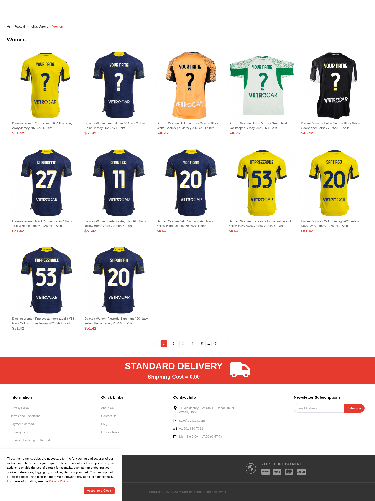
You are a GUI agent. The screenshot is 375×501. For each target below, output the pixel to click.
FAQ (104, 424)
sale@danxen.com (192, 420)
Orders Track (110, 432)
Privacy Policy (19, 408)
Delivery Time (19, 432)
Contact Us (108, 416)
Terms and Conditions (25, 416)
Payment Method (22, 424)
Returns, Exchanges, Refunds (30, 440)
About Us (107, 408)
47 (215, 343)
